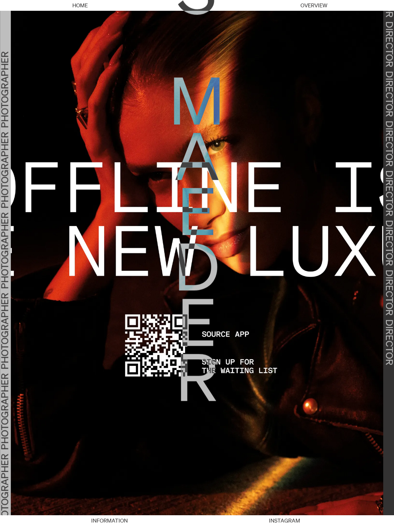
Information (109, 520)
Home (80, 5)
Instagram (284, 520)
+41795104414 (197, 520)
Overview (314, 5)
